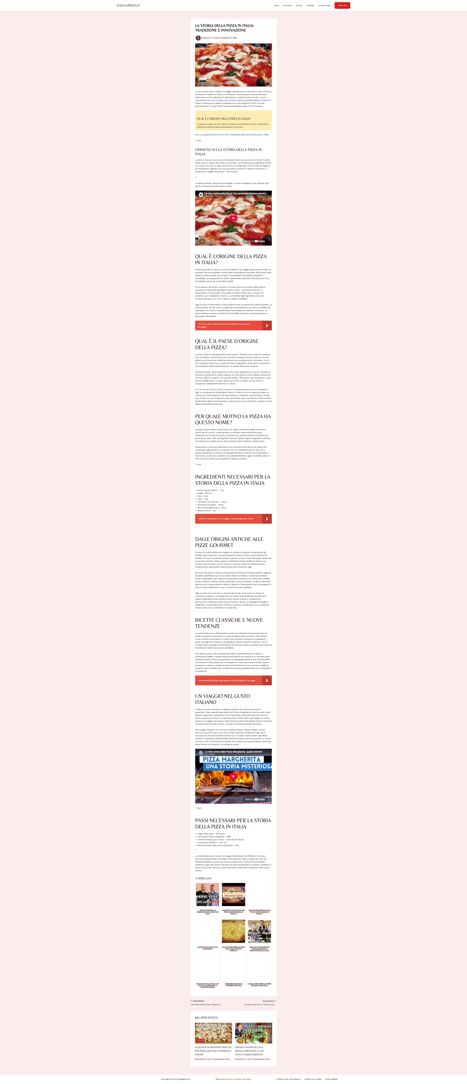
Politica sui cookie (313, 1079)
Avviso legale (331, 1079)
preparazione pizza (221, 1059)
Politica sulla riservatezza (288, 1079)
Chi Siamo (287, 5)
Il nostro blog (324, 5)
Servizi (299, 5)
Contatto (310, 5)
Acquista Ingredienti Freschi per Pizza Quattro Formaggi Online (213, 1051)
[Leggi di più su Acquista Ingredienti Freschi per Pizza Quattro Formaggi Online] (213, 1033)
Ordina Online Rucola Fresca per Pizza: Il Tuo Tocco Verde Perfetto (249, 1051)
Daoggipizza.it (128, 5)
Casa (276, 5)
